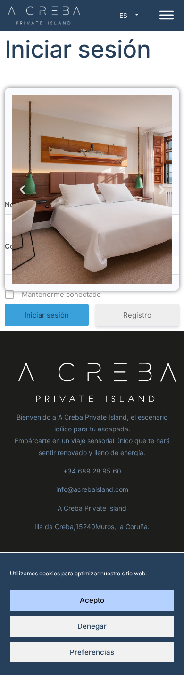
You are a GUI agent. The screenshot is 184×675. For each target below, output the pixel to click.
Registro (137, 315)
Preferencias (92, 652)
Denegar (92, 626)
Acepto (92, 600)
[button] (22, 189)
